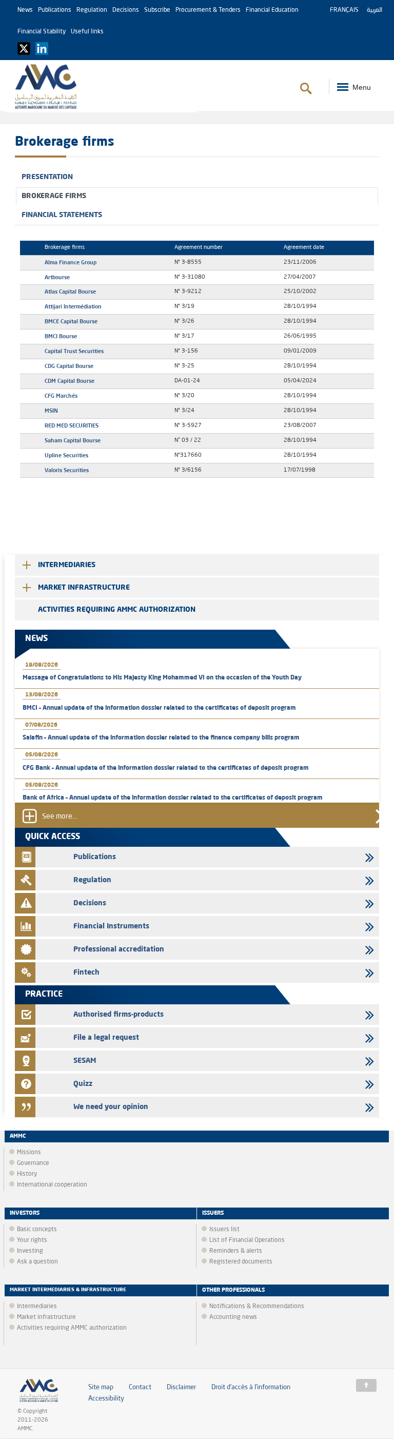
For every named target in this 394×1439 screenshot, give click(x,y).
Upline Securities (66, 455)
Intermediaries (66, 565)
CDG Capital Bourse (69, 366)
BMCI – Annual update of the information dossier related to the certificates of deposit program (159, 708)
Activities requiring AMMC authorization (116, 609)
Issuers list (224, 1230)
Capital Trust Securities (74, 351)
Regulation (91, 10)
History (27, 1174)
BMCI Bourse (61, 336)
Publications (54, 10)
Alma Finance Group (70, 262)
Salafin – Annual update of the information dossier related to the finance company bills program (161, 738)
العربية (374, 10)
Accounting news (233, 1317)
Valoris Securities (67, 470)
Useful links (87, 32)
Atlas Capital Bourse (70, 291)
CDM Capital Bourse (69, 380)
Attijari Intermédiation (73, 306)
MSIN (51, 410)
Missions (29, 1153)
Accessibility (106, 1398)
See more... (59, 816)
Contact (140, 1387)
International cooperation (52, 1185)
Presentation (47, 177)
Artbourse (57, 277)
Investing (30, 1251)
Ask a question (37, 1262)
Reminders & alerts (235, 1251)
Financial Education (272, 10)
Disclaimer (181, 1387)
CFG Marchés (61, 395)
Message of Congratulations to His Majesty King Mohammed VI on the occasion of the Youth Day (162, 678)
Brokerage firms (54, 196)
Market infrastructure (84, 587)
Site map (100, 1387)
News (25, 10)
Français (344, 10)
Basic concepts (37, 1230)
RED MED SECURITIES (71, 425)
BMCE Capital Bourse (71, 321)
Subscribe (157, 10)
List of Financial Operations (247, 1240)
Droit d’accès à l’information (250, 1387)
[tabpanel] (197, 359)
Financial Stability (41, 32)
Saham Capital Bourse (73, 440)
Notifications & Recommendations (256, 1307)
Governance (33, 1163)
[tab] (197, 177)
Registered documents (240, 1262)
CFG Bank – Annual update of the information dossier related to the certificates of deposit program (166, 768)
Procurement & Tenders (208, 10)
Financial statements (62, 215)
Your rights (32, 1240)
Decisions (125, 10)
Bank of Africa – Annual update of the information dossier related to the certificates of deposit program (173, 798)
